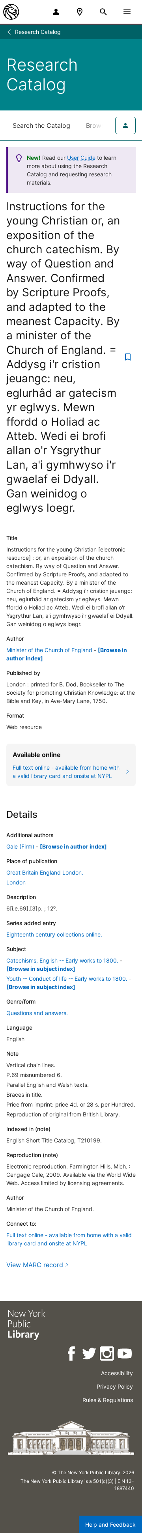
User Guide (81, 157)
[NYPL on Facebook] (72, 1355)
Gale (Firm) (20, 846)
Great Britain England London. (44, 872)
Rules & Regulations (107, 1400)
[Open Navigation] (127, 12)
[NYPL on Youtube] (125, 1355)
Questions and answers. (37, 1013)
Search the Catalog (41, 125)
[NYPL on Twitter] (89, 1355)
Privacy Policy (115, 1386)
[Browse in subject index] (40, 968)
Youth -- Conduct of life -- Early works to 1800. (66, 978)
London (16, 882)
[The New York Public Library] (11, 12)
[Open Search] (103, 12)
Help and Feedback (110, 1524)
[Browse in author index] (73, 846)
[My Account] (56, 12)
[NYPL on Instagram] (107, 1355)
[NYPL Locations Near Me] (80, 12)
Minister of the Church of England (49, 650)
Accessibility (117, 1373)
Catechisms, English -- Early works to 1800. (62, 960)
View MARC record (34, 1265)
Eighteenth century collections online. (54, 934)
